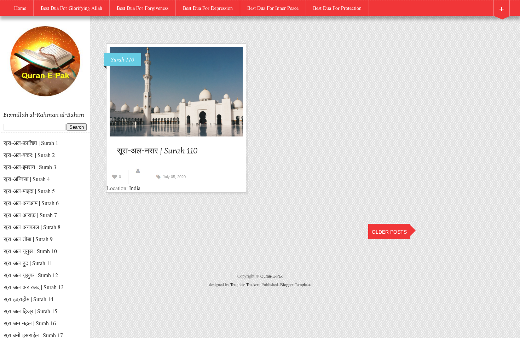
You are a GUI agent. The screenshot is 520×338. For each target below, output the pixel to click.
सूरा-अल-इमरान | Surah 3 (30, 166)
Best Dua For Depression (208, 8)
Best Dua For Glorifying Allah (71, 8)
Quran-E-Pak (271, 276)
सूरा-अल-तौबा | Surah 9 (28, 239)
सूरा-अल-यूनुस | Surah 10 (30, 251)
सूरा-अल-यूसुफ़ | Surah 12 (31, 275)
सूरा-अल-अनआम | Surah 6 (31, 202)
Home (20, 8)
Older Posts (389, 232)
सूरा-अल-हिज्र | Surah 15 (30, 311)
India (134, 188)
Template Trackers (245, 284)
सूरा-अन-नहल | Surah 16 (30, 323)
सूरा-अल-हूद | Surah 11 (28, 263)
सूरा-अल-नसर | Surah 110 (157, 151)
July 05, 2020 (174, 177)
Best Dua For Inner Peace (273, 8)
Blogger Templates (295, 284)
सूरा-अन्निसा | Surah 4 (27, 178)
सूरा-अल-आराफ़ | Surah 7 (30, 214)
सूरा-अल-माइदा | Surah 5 (29, 190)
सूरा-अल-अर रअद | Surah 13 (34, 287)
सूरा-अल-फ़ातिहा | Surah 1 (31, 142)
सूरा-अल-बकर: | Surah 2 (29, 154)
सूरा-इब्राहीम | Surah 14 (28, 299)
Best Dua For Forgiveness (142, 8)
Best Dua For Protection (337, 8)
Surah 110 (122, 59)
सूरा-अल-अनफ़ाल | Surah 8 (32, 227)
